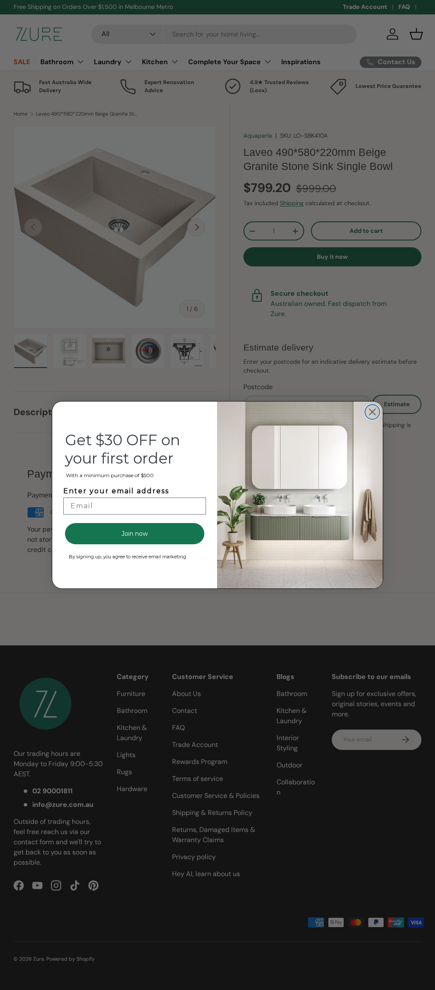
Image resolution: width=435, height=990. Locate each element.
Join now (134, 533)
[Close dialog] (372, 411)
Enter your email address (116, 491)
